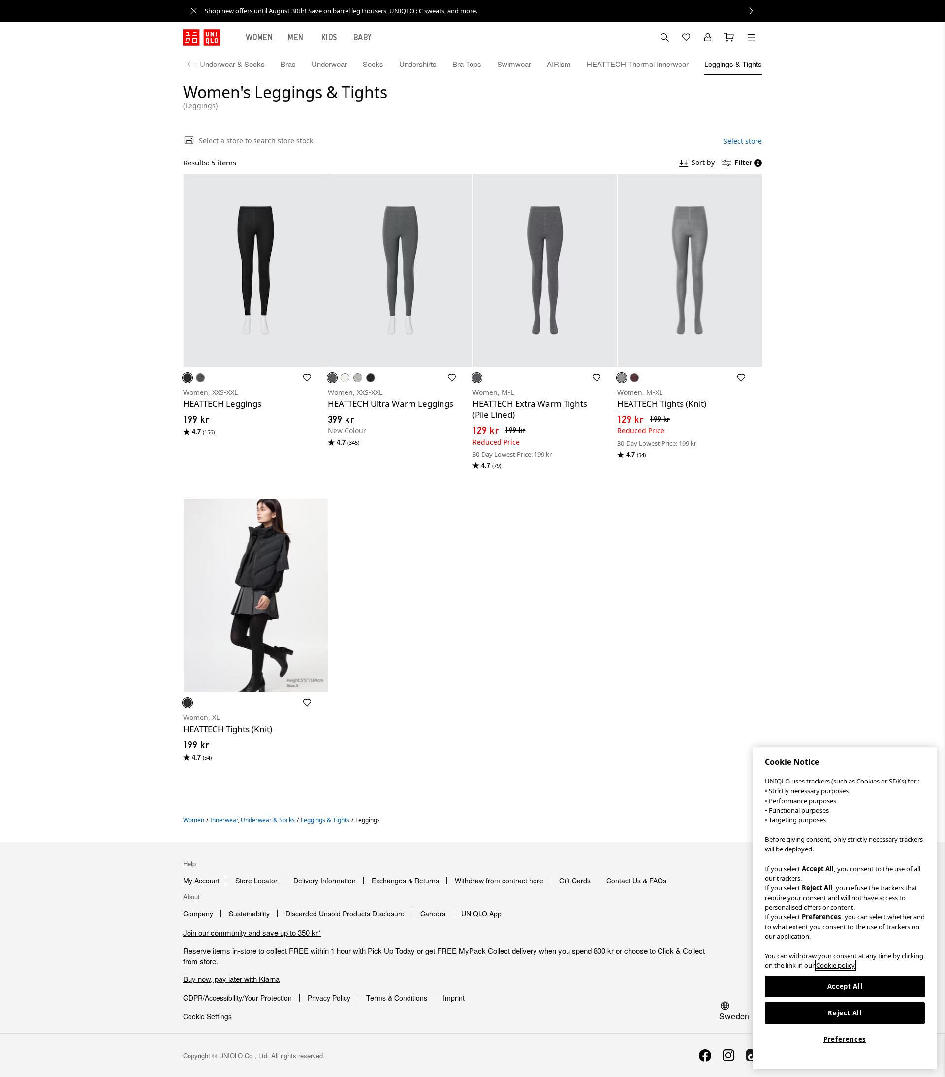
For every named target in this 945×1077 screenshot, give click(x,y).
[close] (194, 11)
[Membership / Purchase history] (708, 37)
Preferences (844, 1039)
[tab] (259, 37)
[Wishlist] (686, 37)
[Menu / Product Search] (751, 37)
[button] (255, 270)
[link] (483, 11)
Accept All (845, 986)
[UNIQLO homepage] (201, 37)
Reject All (845, 1013)
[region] (845, 908)
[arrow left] (194, 64)
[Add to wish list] (307, 378)
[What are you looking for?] (664, 37)
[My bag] (729, 37)
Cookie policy (835, 965)
